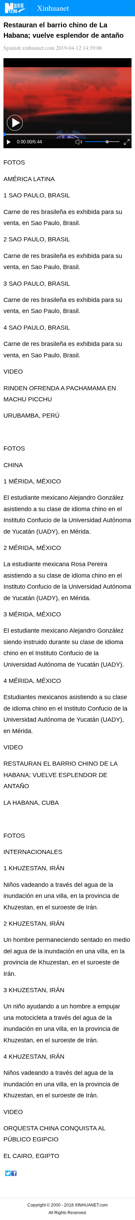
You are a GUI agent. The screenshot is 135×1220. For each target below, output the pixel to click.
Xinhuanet (53, 8)
